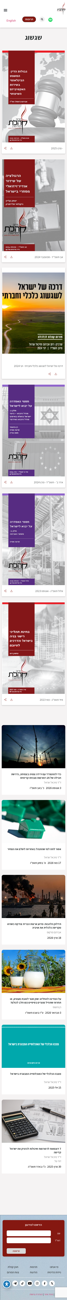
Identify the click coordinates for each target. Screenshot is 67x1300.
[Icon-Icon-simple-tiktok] (22, 1283)
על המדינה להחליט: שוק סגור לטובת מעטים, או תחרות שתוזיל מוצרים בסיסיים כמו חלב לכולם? (35, 1000)
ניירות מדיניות (54, 1272)
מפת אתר (48, 1294)
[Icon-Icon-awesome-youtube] (30, 1283)
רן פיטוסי (57, 1007)
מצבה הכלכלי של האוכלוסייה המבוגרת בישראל (35, 1074)
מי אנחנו (54, 1267)
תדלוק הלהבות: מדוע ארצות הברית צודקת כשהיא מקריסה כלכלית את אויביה (34, 925)
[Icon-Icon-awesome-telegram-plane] (15, 1283)
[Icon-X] (52, 1283)
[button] (5, 10)
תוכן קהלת (13, 1267)
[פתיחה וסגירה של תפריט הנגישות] (7, 1284)
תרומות (33, 1267)
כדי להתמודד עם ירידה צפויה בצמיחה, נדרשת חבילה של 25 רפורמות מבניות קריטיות (36, 776)
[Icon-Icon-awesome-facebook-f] (44, 1283)
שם (58, 1233)
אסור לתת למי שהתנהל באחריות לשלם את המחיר (34, 849)
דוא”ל (57, 1240)
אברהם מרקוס (54, 932)
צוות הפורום (13, 1272)
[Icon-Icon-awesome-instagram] (37, 1283)
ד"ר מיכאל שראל (52, 782)
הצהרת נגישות (36, 1294)
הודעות (33, 1272)
